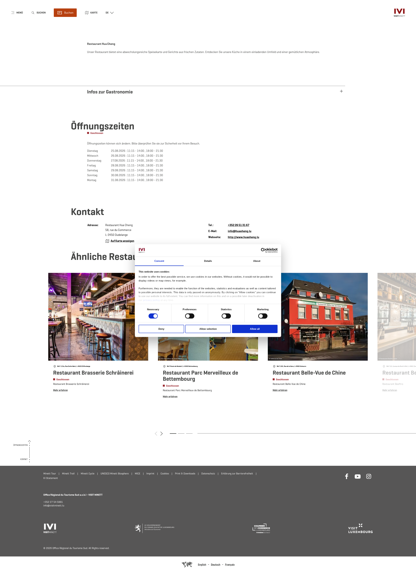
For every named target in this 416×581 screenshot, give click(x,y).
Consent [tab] (159, 261)
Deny (161, 329)
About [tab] (256, 261)
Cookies (165, 473)
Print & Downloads (185, 473)
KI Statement (50, 478)
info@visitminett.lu (53, 505)
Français (230, 564)
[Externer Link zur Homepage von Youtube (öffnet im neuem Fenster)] (358, 476)
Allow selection (208, 329)
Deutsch (215, 564)
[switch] (189, 316)
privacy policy (152, 300)
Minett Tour (49, 473)
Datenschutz (208, 473)
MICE (137, 473)
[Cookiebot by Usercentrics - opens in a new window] (263, 250)
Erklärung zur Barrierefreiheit (237, 473)
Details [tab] (208, 261)
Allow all (255, 329)
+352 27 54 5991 (53, 501)
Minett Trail (68, 473)
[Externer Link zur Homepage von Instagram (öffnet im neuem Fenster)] (369, 476)
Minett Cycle (87, 473)
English (202, 564)
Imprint (150, 473)
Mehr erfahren (98, 332)
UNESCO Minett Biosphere (115, 473)
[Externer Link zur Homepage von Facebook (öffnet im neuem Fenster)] (347, 476)
